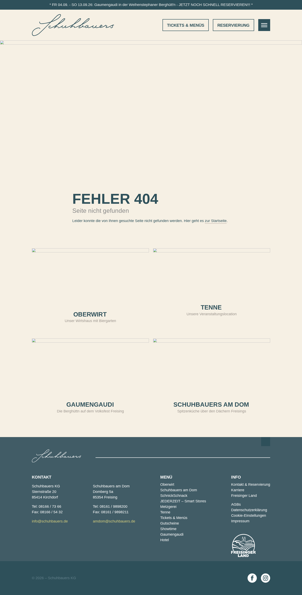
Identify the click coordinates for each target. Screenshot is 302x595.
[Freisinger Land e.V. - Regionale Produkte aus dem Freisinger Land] (243, 545)
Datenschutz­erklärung (249, 510)
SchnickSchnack (173, 496)
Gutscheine (169, 523)
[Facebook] (252, 578)
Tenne (165, 512)
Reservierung (233, 25)
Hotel (164, 540)
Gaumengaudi (171, 534)
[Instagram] (265, 578)
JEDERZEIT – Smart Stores (183, 501)
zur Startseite (216, 221)
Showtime (168, 529)
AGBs (236, 504)
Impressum (240, 521)
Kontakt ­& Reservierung (250, 484)
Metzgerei (168, 507)
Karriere (237, 490)
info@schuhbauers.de (50, 521)
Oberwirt (167, 484)
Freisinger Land (244, 496)
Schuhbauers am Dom (178, 490)
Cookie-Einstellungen (248, 515)
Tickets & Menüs (185, 25)
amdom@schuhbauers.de (114, 521)
